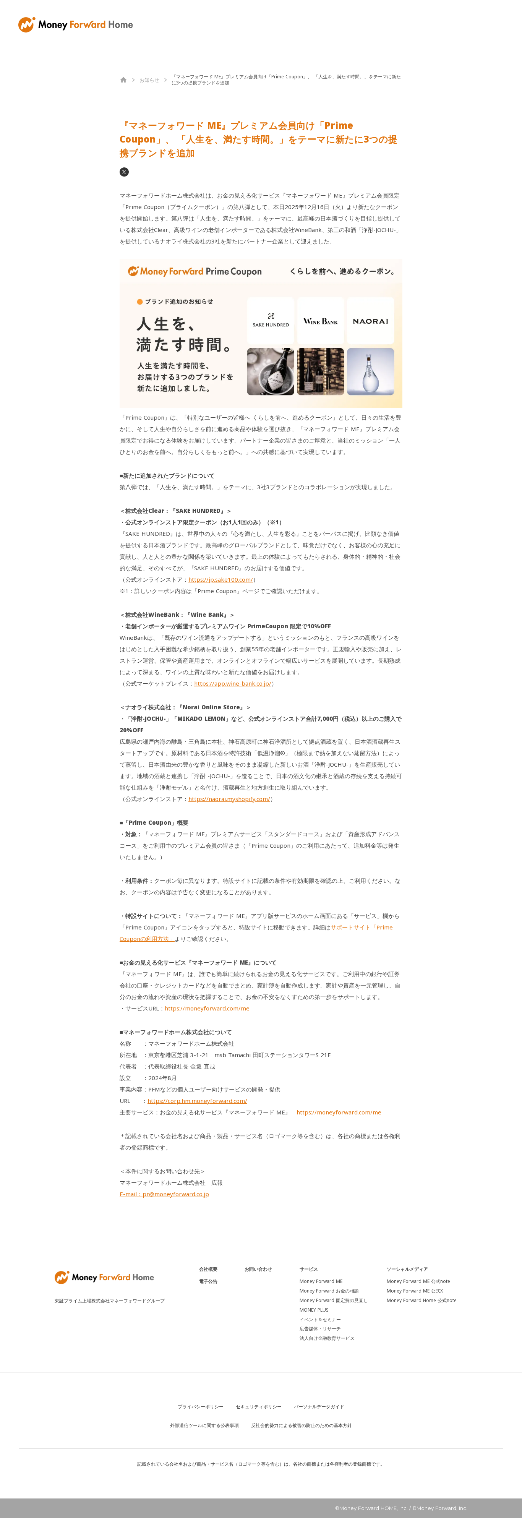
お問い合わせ (258, 1269)
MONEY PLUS (314, 1310)
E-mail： (164, 1194)
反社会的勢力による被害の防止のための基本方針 (301, 1425)
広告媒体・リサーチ (320, 1329)
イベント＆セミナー (320, 1320)
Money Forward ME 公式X (415, 1291)
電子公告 (208, 1281)
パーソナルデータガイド (319, 1406)
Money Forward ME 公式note (418, 1281)
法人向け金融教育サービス (327, 1338)
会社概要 (208, 1269)
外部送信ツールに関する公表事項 (204, 1425)
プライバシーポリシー (201, 1406)
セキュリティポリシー (259, 1406)
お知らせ (149, 79)
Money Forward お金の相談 (329, 1291)
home (123, 80)
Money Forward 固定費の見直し (334, 1300)
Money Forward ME (321, 1281)
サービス (309, 1269)
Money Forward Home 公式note (422, 1300)
